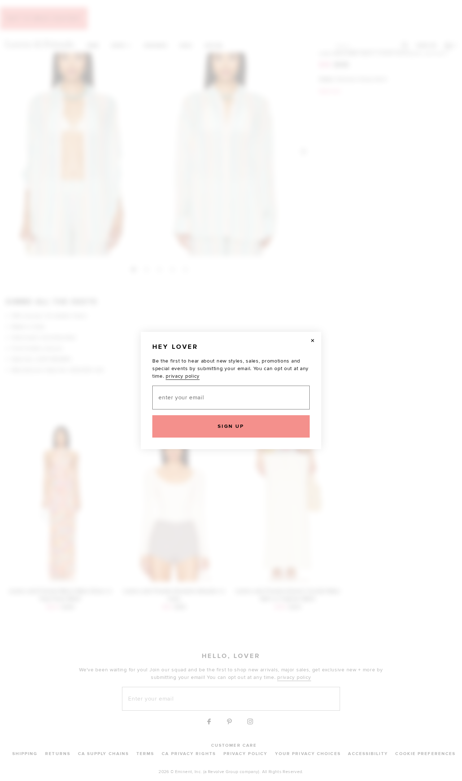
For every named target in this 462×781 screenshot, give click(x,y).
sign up (231, 426)
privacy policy (183, 376)
